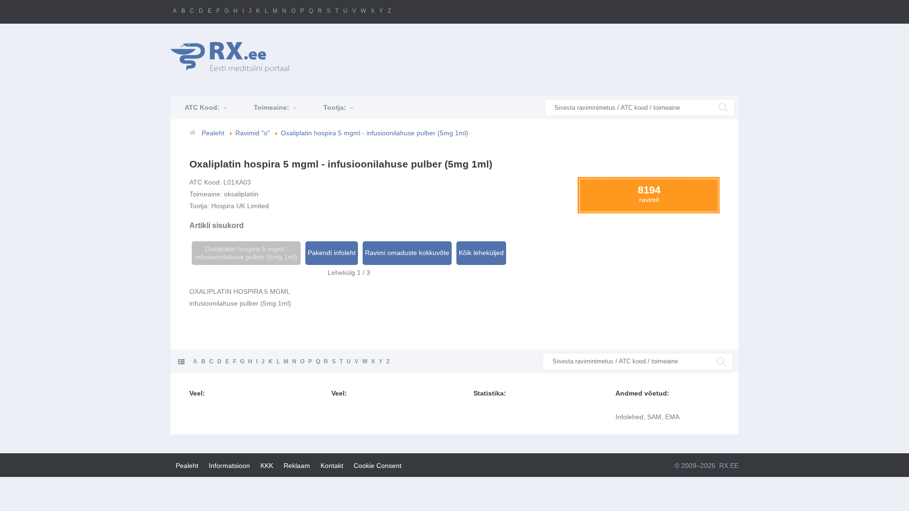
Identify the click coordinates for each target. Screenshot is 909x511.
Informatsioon (229, 465)
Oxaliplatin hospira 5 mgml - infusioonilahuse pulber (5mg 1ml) (246, 253)
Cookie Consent (377, 465)
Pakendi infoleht (332, 252)
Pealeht (187, 465)
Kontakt (332, 465)
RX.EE (729, 465)
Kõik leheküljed (481, 252)
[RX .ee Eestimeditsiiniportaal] (234, 57)
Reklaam (297, 465)
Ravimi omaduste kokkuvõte (407, 252)
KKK (266, 465)
